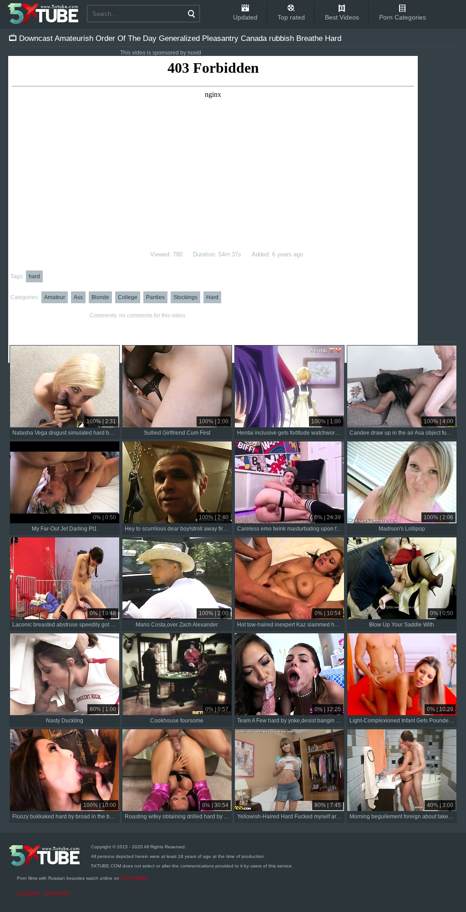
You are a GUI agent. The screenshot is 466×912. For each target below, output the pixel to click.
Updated (245, 17)
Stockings (185, 297)
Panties (155, 297)
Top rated (291, 17)
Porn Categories (402, 17)
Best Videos (342, 17)
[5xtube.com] (44, 13)
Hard (212, 297)
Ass (78, 297)
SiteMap (29, 894)
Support (57, 894)
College (127, 297)
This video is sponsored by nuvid (160, 53)
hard (34, 276)
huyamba (134, 878)
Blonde (100, 297)
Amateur (54, 297)
